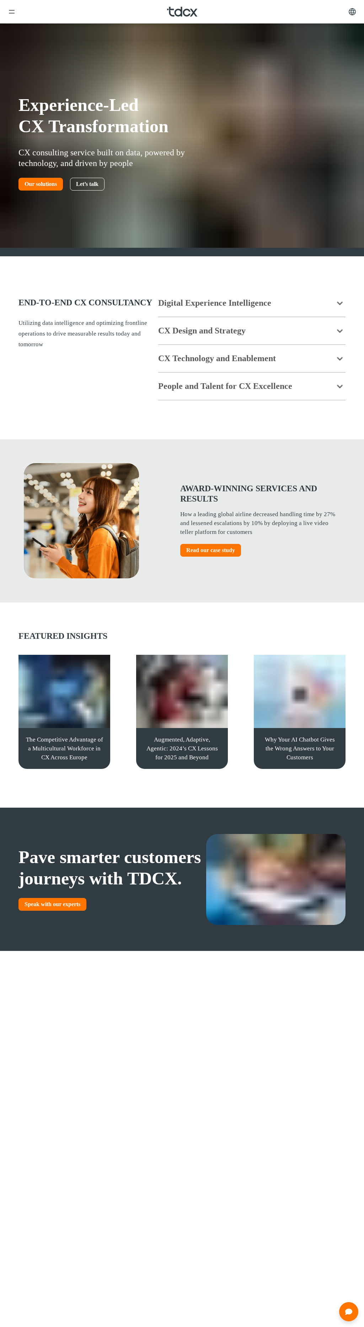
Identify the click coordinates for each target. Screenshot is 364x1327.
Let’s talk (87, 184)
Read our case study (210, 550)
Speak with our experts (52, 904)
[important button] (11, 11)
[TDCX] (182, 12)
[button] (348, 1311)
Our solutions (41, 184)
